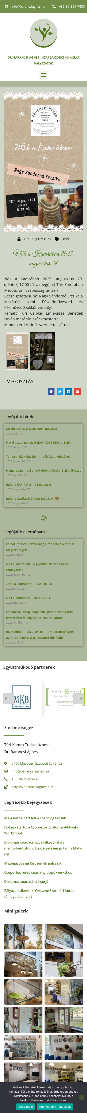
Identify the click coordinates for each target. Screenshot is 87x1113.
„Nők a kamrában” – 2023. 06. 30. (29, 584)
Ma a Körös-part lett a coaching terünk (35, 818)
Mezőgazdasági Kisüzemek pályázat (31, 429)
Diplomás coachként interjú (26, 881)
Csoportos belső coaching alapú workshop (38, 872)
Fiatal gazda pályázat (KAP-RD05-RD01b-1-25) (38, 442)
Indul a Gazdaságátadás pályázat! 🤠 (32, 498)
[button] (43, 75)
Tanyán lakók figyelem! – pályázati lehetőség (38, 456)
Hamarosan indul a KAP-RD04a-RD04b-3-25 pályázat (43, 470)
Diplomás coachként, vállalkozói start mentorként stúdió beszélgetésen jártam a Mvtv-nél (43, 848)
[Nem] (81, 1097)
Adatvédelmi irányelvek (55, 1106)
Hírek (65, 239)
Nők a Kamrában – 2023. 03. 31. (28, 598)
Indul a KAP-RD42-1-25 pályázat (28, 484)
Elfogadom (25, 1106)
